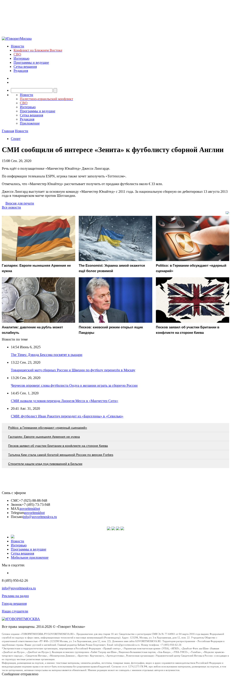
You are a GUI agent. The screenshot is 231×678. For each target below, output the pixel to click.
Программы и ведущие (31, 62)
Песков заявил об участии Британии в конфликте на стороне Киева (58, 445)
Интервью (21, 58)
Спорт (16, 139)
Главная (8, 131)
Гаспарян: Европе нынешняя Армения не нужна (44, 436)
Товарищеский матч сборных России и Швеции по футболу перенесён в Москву (73, 370)
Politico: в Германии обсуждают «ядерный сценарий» (47, 427)
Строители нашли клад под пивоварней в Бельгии (45, 464)
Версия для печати (19, 203)
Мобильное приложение (30, 557)
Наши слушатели (15, 611)
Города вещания (14, 603)
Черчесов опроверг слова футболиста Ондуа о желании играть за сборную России (74, 385)
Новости (17, 46)
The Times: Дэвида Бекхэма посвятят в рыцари (46, 355)
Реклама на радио (15, 596)
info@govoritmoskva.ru (40, 517)
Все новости (11, 207)
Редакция (21, 71)
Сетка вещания (25, 66)
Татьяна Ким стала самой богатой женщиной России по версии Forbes (60, 455)
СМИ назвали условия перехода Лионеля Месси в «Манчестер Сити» (64, 401)
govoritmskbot (29, 509)
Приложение (30, 123)
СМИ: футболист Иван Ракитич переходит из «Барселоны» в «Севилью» (67, 416)
